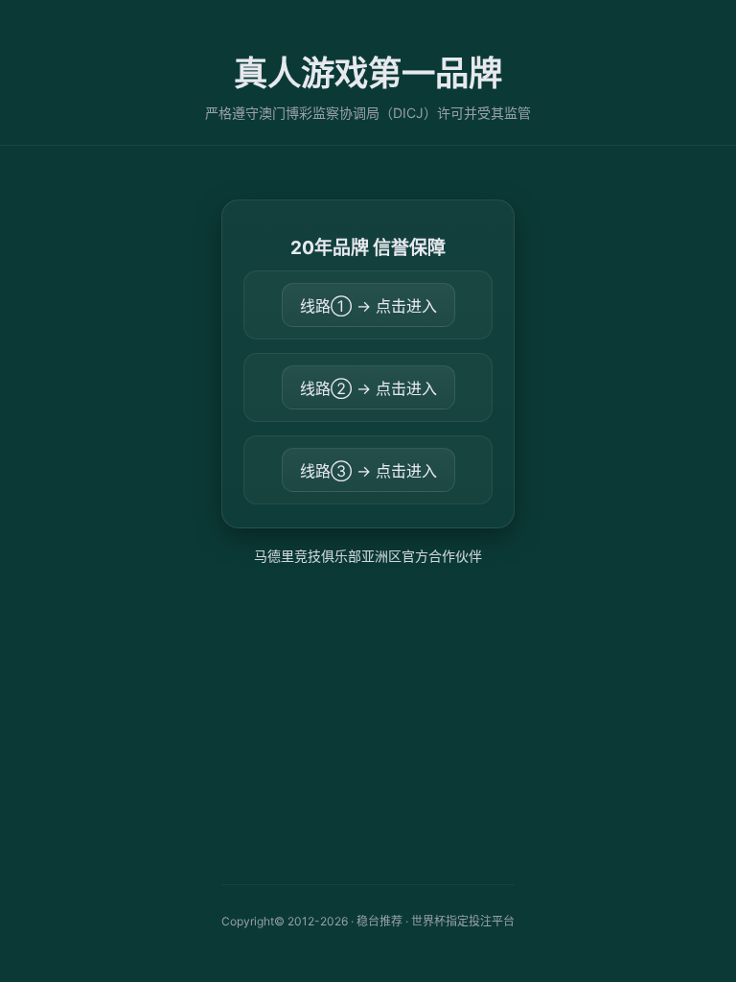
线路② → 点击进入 (368, 388)
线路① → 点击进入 (368, 306)
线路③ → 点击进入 (368, 470)
